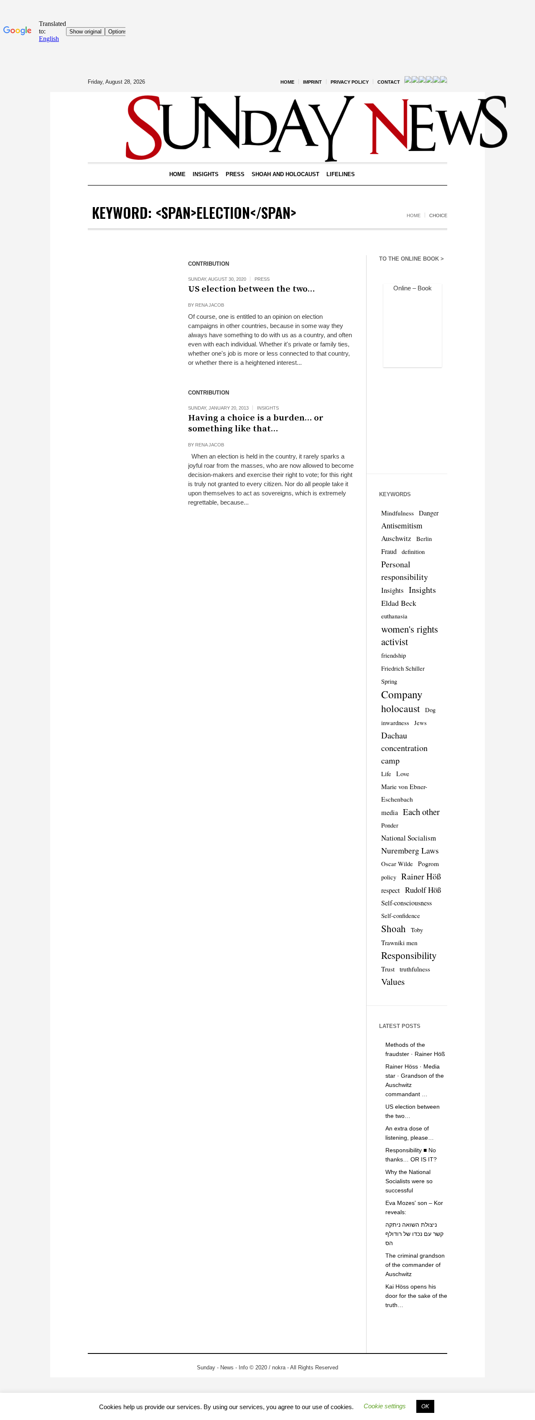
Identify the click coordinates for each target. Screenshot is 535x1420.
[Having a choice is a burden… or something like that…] (129, 426)
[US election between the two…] (129, 297)
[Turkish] (443, 81)
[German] (422, 81)
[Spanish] (436, 81)
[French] (415, 81)
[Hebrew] (429, 81)
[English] (408, 81)
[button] (385, 1406)
